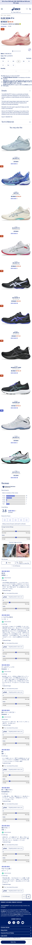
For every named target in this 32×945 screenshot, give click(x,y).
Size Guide (28, 58)
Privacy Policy (17, 914)
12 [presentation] (13, 65)
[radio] (3, 61)
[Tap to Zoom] (29, 49)
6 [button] (18, 51)
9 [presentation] (18, 61)
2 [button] (14, 51)
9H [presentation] (23, 61)
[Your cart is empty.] (30, 9)
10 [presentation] (29, 61)
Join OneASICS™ (5, 905)
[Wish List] (27, 9)
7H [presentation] (3, 61)
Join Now (5, 78)
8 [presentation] (8, 61)
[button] (2, 71)
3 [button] (15, 51)
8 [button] (20, 51)
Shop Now (19, 83)
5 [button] (17, 51)
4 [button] (16, 51)
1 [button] (13, 51)
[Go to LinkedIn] (18, 923)
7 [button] (19, 51)
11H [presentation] (8, 65)
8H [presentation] (13, 61)
